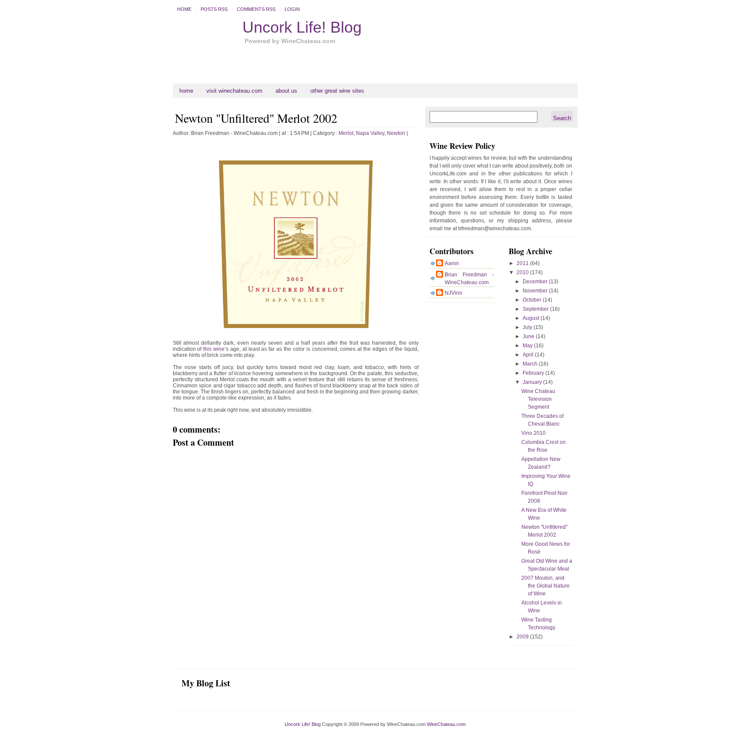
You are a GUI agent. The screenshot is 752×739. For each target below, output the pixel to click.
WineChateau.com (446, 724)
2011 (523, 263)
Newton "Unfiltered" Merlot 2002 (256, 118)
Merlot (346, 133)
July (528, 327)
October (533, 300)
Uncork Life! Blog (302, 27)
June (529, 336)
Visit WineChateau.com (234, 90)
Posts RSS (214, 9)
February (534, 373)
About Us (286, 90)
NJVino (453, 293)
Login (292, 9)
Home (184, 9)
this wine (214, 349)
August (531, 318)
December (536, 282)
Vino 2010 (533, 433)
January (533, 382)
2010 (523, 272)
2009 (523, 637)
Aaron (452, 263)
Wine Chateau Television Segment (538, 399)
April (529, 355)
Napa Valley (370, 133)
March (531, 364)
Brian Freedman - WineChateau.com (469, 279)
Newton (396, 133)
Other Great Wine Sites (337, 90)
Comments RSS (256, 9)
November (536, 291)
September (536, 309)
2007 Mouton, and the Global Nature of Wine (545, 586)
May (528, 346)
